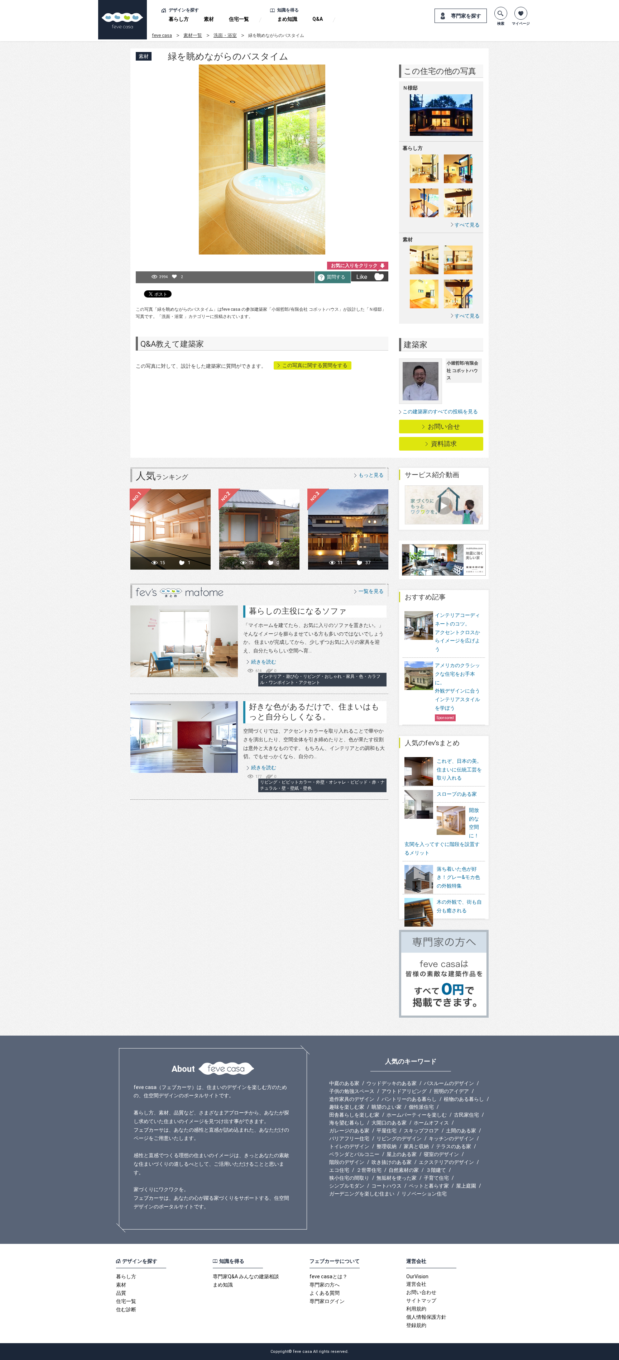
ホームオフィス (431, 1123)
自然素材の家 (404, 1170)
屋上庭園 (466, 1186)
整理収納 (386, 1146)
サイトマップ (421, 1300)
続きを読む (263, 662)
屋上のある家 (402, 1154)
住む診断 (126, 1309)
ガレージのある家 (349, 1130)
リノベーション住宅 (424, 1194)
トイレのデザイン (349, 1146)
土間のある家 (461, 1130)
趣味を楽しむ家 (346, 1107)
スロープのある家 (457, 794)
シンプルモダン (346, 1186)
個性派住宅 (421, 1107)
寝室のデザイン (441, 1154)
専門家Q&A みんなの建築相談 (246, 1276)
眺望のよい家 (386, 1107)
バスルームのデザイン (449, 1083)
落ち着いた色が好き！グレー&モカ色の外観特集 (458, 877)
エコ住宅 (339, 1170)
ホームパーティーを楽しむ (417, 1115)
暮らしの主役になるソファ (298, 611)
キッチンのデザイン (451, 1138)
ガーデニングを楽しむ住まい (361, 1194)
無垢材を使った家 (396, 1178)
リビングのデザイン (399, 1138)
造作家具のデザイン (351, 1099)
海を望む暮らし (346, 1123)
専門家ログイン (327, 1301)
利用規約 (416, 1309)
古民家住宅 (466, 1115)
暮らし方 (179, 19)
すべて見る (467, 224)
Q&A (317, 19)
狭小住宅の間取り (349, 1178)
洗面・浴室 (225, 35)
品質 (121, 1293)
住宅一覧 (239, 19)
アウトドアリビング (404, 1091)
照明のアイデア (451, 1091)
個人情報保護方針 (426, 1317)
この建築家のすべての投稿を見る (440, 411)
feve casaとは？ (328, 1276)
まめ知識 (287, 19)
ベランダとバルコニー (354, 1154)
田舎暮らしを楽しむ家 (354, 1115)
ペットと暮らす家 (429, 1186)
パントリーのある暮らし (409, 1099)
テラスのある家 (453, 1146)
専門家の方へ (325, 1285)
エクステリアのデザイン (446, 1162)
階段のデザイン (346, 1162)
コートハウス (386, 1186)
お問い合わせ (421, 1292)
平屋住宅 (386, 1130)
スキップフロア (421, 1130)
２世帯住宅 (369, 1170)
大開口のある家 (389, 1123)
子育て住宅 (436, 1178)
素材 (209, 19)
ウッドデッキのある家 (391, 1083)
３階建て (436, 1170)
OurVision (417, 1276)
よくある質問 (325, 1293)
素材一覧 (192, 35)
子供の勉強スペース (351, 1091)
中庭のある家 (344, 1083)
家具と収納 (416, 1146)
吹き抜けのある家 (391, 1162)
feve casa (162, 35)
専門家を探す (466, 16)
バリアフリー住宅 (349, 1138)
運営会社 (416, 1284)
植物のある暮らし (464, 1099)
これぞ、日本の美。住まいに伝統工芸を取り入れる (459, 769)
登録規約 (416, 1325)
